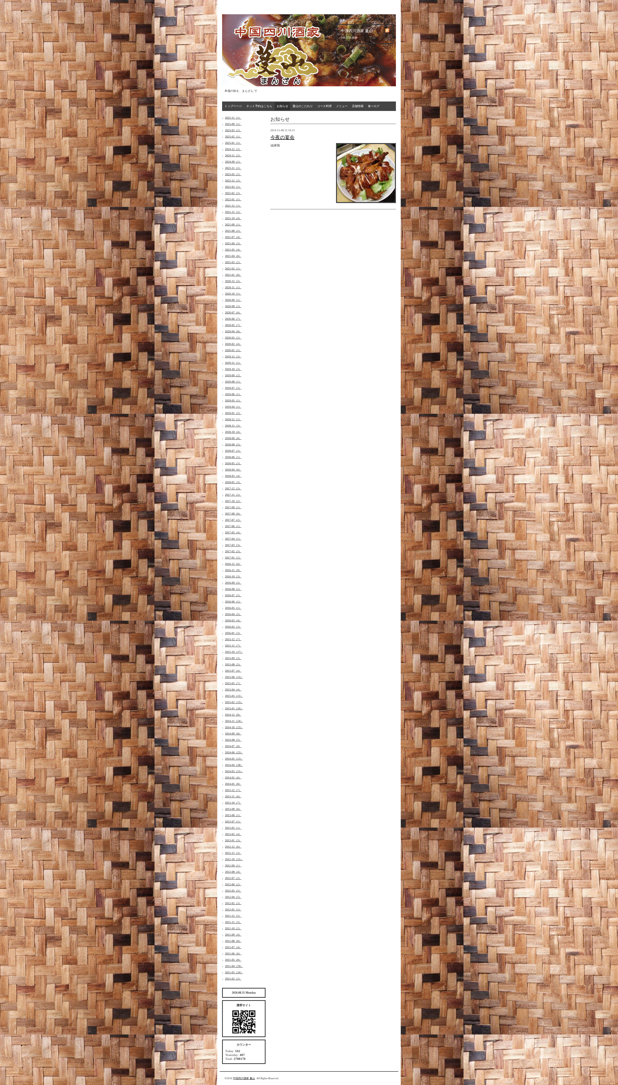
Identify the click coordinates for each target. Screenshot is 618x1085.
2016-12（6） (233, 563)
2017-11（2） (233, 494)
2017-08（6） (233, 513)
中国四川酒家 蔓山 (244, 1078)
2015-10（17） (234, 651)
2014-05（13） (234, 758)
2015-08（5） (233, 664)
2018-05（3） (233, 463)
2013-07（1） (233, 821)
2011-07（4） (233, 947)
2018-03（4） (233, 475)
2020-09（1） (233, 300)
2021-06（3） (233, 243)
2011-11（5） (233, 922)
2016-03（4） (233, 620)
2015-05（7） (233, 683)
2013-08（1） (233, 815)
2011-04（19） (234, 966)
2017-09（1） (233, 507)
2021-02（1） (233, 268)
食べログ (373, 106)
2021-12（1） (233, 205)
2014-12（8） (233, 714)
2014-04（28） (234, 765)
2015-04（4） (233, 689)
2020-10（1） (233, 293)
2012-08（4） (233, 871)
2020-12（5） (233, 281)
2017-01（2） (233, 557)
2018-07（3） (233, 450)
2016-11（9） (233, 570)
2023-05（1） (233, 174)
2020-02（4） (233, 343)
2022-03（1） (233, 186)
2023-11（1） (233, 168)
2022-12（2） (233, 180)
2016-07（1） (233, 595)
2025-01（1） (233, 142)
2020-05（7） (233, 325)
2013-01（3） (233, 840)
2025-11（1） (233, 117)
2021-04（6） (233, 256)
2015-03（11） (234, 695)
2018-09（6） (233, 438)
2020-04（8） (233, 331)
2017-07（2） (233, 519)
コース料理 (324, 106)
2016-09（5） (233, 582)
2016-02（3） (233, 626)
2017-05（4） (233, 532)
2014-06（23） (234, 752)
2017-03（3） (233, 545)
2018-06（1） (233, 457)
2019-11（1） (233, 362)
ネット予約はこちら (259, 106)
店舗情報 (358, 106)
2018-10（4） (233, 431)
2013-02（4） (233, 834)
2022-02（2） (233, 193)
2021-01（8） (233, 274)
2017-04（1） (233, 538)
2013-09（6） (233, 809)
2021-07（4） (233, 237)
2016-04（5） (233, 614)
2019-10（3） (233, 369)
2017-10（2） (233, 501)
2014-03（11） (234, 771)
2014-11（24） (234, 721)
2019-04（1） (233, 406)
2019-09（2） (233, 375)
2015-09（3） (233, 658)
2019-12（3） (233, 356)
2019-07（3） (233, 387)
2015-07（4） (233, 670)
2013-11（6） (233, 796)
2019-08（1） (233, 381)
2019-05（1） (233, 400)
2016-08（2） (233, 589)
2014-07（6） (233, 746)
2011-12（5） (233, 915)
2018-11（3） (233, 425)
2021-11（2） (233, 212)
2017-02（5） (233, 551)
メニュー (342, 106)
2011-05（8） (233, 959)
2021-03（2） (233, 262)
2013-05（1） (233, 827)
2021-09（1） (233, 224)
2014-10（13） (234, 727)
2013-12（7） (233, 790)
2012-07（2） (233, 878)
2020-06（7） (233, 318)
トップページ (233, 106)
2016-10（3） (233, 576)
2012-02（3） (233, 903)
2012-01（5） (233, 909)
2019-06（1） (233, 394)
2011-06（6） (233, 953)
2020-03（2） (233, 337)
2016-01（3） (233, 633)
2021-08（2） (233, 230)
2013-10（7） (233, 802)
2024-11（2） (233, 155)
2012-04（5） (233, 897)
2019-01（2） (233, 413)
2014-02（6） (233, 777)
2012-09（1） (233, 865)
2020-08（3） (233, 306)
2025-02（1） (233, 136)
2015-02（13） (234, 702)
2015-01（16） (234, 708)
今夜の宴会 (282, 137)
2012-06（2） (233, 884)
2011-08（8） (233, 940)
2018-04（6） (233, 469)
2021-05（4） (233, 249)
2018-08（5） (233, 444)
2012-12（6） (233, 846)
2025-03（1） (233, 130)
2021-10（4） (233, 218)
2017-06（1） (233, 526)
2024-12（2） (233, 149)
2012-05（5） (233, 890)
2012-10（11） (234, 859)
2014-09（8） (233, 733)
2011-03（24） (234, 972)
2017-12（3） (233, 488)
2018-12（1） (233, 419)
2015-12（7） (233, 639)
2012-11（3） (233, 853)
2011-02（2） (233, 978)
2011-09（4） (233, 934)
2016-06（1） (233, 601)
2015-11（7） (233, 645)
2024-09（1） (233, 161)
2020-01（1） (233, 350)
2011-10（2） (233, 928)
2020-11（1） (233, 287)
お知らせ (282, 106)
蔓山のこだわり (303, 106)
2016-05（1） (233, 607)
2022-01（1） (233, 199)
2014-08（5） (233, 739)
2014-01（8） (233, 783)
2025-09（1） (233, 124)
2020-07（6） (233, 312)
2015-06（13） (234, 677)
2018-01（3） (233, 482)
